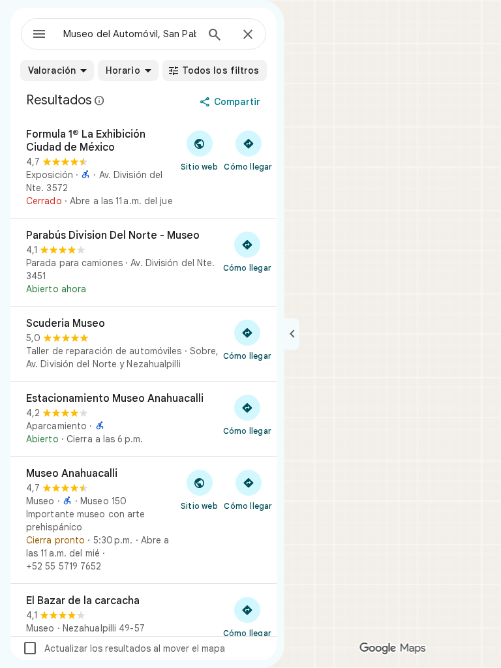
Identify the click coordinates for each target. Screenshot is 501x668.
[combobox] (129, 34)
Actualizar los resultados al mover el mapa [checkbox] (123, 648)
